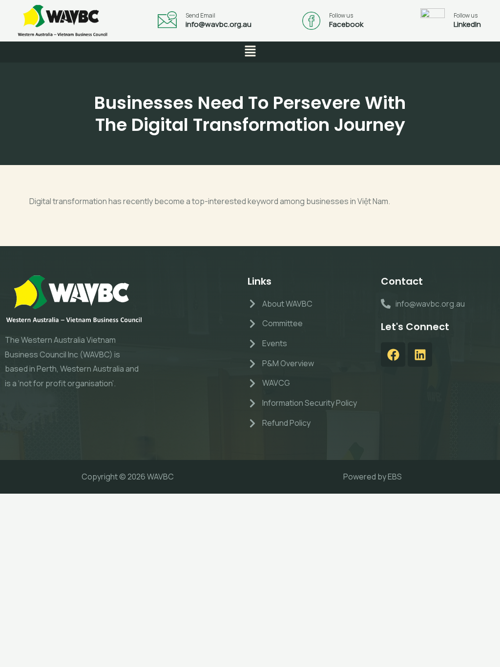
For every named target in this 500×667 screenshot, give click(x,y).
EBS (395, 476)
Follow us (341, 15)
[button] (250, 52)
